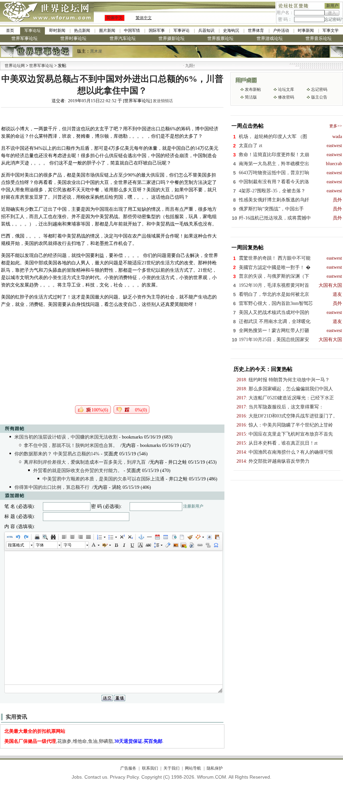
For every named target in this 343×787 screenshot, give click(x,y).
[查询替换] (53, 537)
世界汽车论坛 (123, 38)
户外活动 (281, 30)
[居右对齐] (80, 537)
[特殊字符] (215, 545)
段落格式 (16, 545)
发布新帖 (253, 89)
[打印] (36, 537)
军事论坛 (32, 30)
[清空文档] (181, 537)
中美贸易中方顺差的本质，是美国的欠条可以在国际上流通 (103, 478)
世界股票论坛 (220, 38)
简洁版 (251, 97)
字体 (40, 545)
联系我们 (150, 768)
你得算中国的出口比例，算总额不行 (51, 487)
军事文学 (331, 30)
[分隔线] (149, 537)
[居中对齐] (72, 537)
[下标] (130, 537)
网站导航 (193, 768)
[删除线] (148, 545)
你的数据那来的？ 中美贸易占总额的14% (56, 453)
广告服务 (128, 768)
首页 (10, 30)
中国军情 (132, 30)
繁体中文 (144, 17)
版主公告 (319, 97)
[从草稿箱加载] (217, 537)
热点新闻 (82, 30)
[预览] (45, 537)
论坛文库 (286, 89)
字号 (68, 545)
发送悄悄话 (163, 101)
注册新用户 (193, 506)
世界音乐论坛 (318, 38)
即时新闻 (57, 30)
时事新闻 (306, 30)
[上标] (122, 537)
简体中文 (115, 17)
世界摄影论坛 (171, 38)
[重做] (25, 537)
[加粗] (116, 545)
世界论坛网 (15, 65)
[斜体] (124, 545)
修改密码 (286, 97)
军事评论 (182, 30)
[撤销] (17, 537)
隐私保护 (214, 768)
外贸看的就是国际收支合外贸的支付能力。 (77, 470)
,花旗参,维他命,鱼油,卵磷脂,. (84, 741)
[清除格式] (167, 545)
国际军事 (157, 30)
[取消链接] (207, 545)
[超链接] (199, 545)
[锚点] (141, 537)
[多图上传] (183, 545)
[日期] (157, 537)
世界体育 (256, 30)
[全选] (209, 537)
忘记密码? (333, 19)
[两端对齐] (88, 537)
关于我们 (171, 768)
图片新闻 (107, 30)
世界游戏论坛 (270, 38)
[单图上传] (175, 545)
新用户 (332, 5)
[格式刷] (189, 537)
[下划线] (132, 545)
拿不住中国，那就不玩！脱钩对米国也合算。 (71, 445)
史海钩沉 (231, 30)
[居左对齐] (64, 537)
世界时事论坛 (73, 38)
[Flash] (191, 545)
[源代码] (9, 537)
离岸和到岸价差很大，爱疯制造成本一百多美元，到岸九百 (85, 462)
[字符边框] (140, 545)
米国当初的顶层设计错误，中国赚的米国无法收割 (66, 437)
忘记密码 (319, 89)
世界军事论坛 (24, 38)
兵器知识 (206, 30)
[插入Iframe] (173, 537)
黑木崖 (96, 51)
